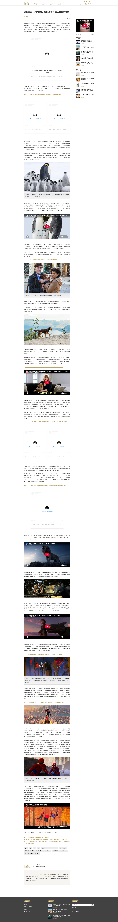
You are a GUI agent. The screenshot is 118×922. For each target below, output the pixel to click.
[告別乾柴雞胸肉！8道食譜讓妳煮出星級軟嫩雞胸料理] (78, 79)
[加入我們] (87, 1)
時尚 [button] (35, 4)
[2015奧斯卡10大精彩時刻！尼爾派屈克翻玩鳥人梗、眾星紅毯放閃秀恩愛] (78, 96)
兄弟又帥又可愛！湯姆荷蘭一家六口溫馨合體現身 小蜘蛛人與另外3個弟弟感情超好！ (87, 90)
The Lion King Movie (29, 456)
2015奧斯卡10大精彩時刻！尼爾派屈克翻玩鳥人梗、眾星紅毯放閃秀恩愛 (87, 96)
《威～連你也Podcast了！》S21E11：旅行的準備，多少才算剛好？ (87, 47)
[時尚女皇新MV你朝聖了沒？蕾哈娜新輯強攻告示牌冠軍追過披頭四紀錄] (78, 85)
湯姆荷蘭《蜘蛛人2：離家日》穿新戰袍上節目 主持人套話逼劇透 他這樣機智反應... (44, 702)
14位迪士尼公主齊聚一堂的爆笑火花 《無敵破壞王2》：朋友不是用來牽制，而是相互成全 (46, 839)
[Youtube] (85, 1)
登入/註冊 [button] (88, 4)
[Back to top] (114, 918)
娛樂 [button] (43, 4)
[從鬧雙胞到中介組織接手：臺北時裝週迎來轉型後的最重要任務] (78, 41)
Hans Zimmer (50, 848)
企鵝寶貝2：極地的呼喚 (29, 850)
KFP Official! (28, 129)
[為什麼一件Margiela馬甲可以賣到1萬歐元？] (78, 74)
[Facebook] (83, 1)
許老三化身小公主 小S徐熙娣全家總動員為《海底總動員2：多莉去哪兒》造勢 (43, 94)
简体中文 (90, 1)
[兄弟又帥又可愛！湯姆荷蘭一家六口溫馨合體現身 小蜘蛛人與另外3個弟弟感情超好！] (78, 90)
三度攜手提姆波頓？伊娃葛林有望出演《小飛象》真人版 (38, 837)
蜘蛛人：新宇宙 (63, 848)
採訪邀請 (25, 909)
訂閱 (92, 34)
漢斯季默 (43, 848)
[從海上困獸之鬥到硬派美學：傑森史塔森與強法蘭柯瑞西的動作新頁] (78, 53)
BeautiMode (66, 17)
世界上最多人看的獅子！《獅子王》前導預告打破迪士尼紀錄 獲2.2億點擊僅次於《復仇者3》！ (47, 422)
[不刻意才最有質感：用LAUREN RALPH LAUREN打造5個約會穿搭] (78, 64)
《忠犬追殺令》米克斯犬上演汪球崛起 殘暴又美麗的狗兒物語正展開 (41, 260)
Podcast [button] (69, 4)
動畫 (38, 848)
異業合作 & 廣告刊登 (28, 906)
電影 (30, 848)
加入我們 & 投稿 (27, 911)
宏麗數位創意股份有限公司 (45, 874)
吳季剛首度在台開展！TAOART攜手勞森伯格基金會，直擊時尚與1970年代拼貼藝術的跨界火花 (87, 58)
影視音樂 (26, 17)
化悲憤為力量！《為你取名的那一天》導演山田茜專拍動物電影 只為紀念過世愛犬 (44, 367)
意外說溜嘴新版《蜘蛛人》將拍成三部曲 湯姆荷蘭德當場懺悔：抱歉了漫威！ (43, 654)
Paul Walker (34, 76)
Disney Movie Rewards (54, 129)
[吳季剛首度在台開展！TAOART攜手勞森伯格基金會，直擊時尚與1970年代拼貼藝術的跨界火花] (78, 58)
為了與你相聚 (55, 850)
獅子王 (56, 848)
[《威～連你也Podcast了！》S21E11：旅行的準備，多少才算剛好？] (78, 47)
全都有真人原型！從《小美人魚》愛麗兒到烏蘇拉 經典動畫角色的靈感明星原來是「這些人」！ (47, 485)
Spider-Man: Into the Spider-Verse (32, 853)
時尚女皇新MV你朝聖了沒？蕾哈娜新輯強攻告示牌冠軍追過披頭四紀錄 (87, 85)
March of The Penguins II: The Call (43, 850)
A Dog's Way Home (64, 850)
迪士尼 (26, 848)
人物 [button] (79, 4)
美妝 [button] (51, 4)
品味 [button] (59, 4)
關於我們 (25, 904)
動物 (34, 848)
